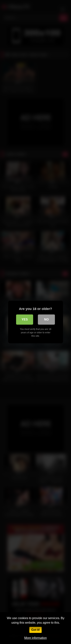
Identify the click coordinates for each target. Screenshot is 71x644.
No (46, 319)
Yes (25, 319)
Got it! (35, 629)
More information (35, 637)
